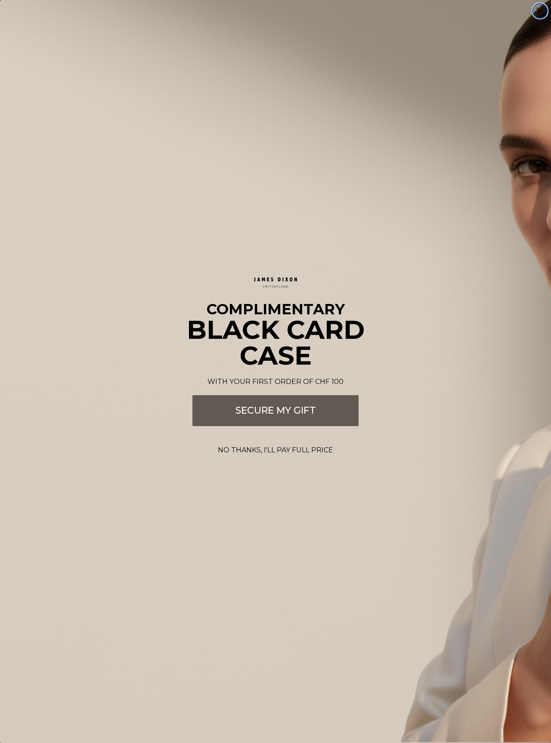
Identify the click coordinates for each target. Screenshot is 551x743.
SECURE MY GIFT (275, 410)
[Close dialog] (540, 10)
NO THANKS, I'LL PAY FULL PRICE (275, 450)
